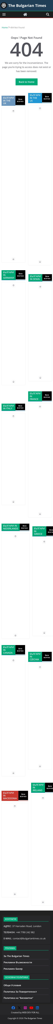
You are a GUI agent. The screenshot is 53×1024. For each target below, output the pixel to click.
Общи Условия (12, 985)
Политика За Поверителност (20, 991)
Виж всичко (20, 100)
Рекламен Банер (13, 968)
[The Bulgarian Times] (25, 14)
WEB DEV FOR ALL (30, 1012)
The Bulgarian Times (33, 1018)
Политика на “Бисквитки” (18, 997)
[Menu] (4, 14)
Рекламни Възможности (18, 962)
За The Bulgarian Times (16, 956)
